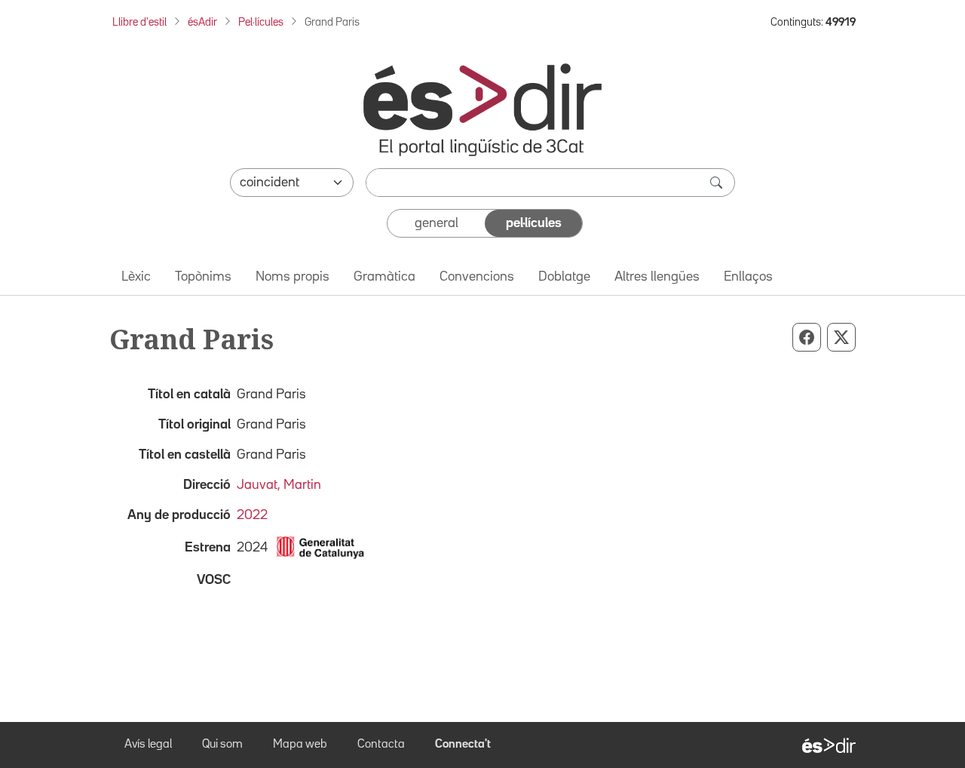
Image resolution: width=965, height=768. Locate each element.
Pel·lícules (260, 22)
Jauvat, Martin (279, 485)
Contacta (381, 744)
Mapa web (300, 744)
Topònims (203, 277)
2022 (252, 515)
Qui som (222, 744)
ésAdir (202, 22)
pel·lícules (534, 223)
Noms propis (292, 277)
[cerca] (717, 182)
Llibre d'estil (139, 22)
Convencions (477, 277)
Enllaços (748, 277)
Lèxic (136, 277)
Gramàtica (384, 277)
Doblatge (564, 277)
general (436, 223)
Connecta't (463, 744)
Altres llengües (657, 277)
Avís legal (148, 744)
